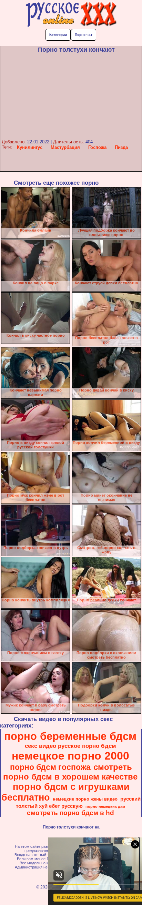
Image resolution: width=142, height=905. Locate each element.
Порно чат (83, 35)
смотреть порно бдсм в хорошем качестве (70, 771)
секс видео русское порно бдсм (70, 745)
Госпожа (97, 147)
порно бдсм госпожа (50, 767)
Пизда (121, 147)
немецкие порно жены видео (85, 799)
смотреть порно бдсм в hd (70, 812)
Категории (58, 35)
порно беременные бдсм (70, 736)
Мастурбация (65, 147)
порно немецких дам (105, 806)
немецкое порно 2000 (70, 756)
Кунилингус (29, 147)
